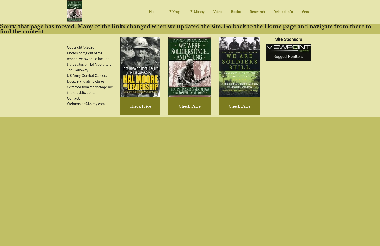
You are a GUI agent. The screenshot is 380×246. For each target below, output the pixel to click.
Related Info (283, 12)
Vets (305, 12)
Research (257, 12)
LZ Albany (196, 12)
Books (236, 12)
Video (217, 12)
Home (154, 12)
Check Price (239, 106)
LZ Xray (173, 12)
